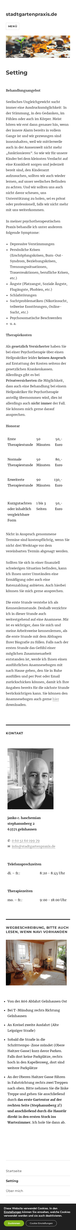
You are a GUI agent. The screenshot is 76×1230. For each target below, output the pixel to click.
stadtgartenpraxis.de (31, 14)
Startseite (14, 1171)
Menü (12, 26)
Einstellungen (12, 1212)
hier (55, 699)
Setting (12, 1181)
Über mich (14, 1191)
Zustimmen (14, 1223)
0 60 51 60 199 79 (26, 841)
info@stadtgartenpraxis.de (33, 846)
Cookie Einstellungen (41, 1223)
